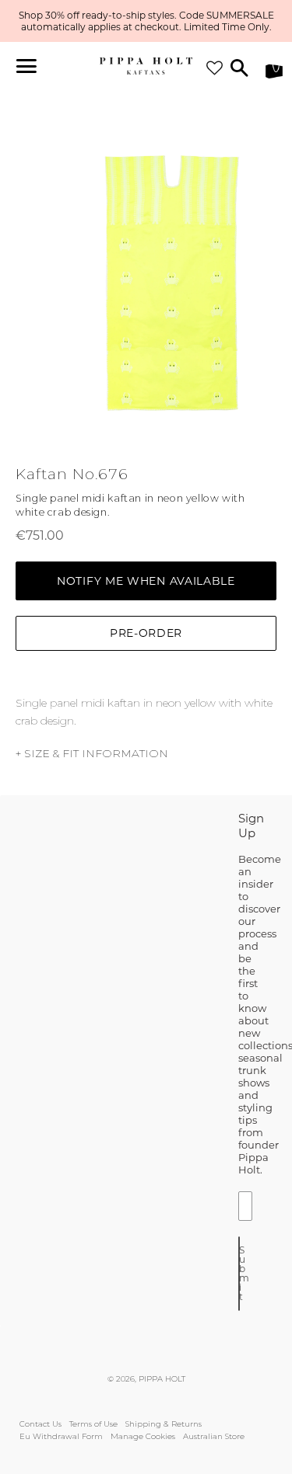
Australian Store (214, 1436)
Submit (239, 1273)
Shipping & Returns (163, 1424)
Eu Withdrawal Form (61, 1436)
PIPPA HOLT (162, 1379)
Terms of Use (93, 1424)
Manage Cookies (143, 1436)
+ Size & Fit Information (92, 753)
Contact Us (40, 1424)
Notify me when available (146, 581)
